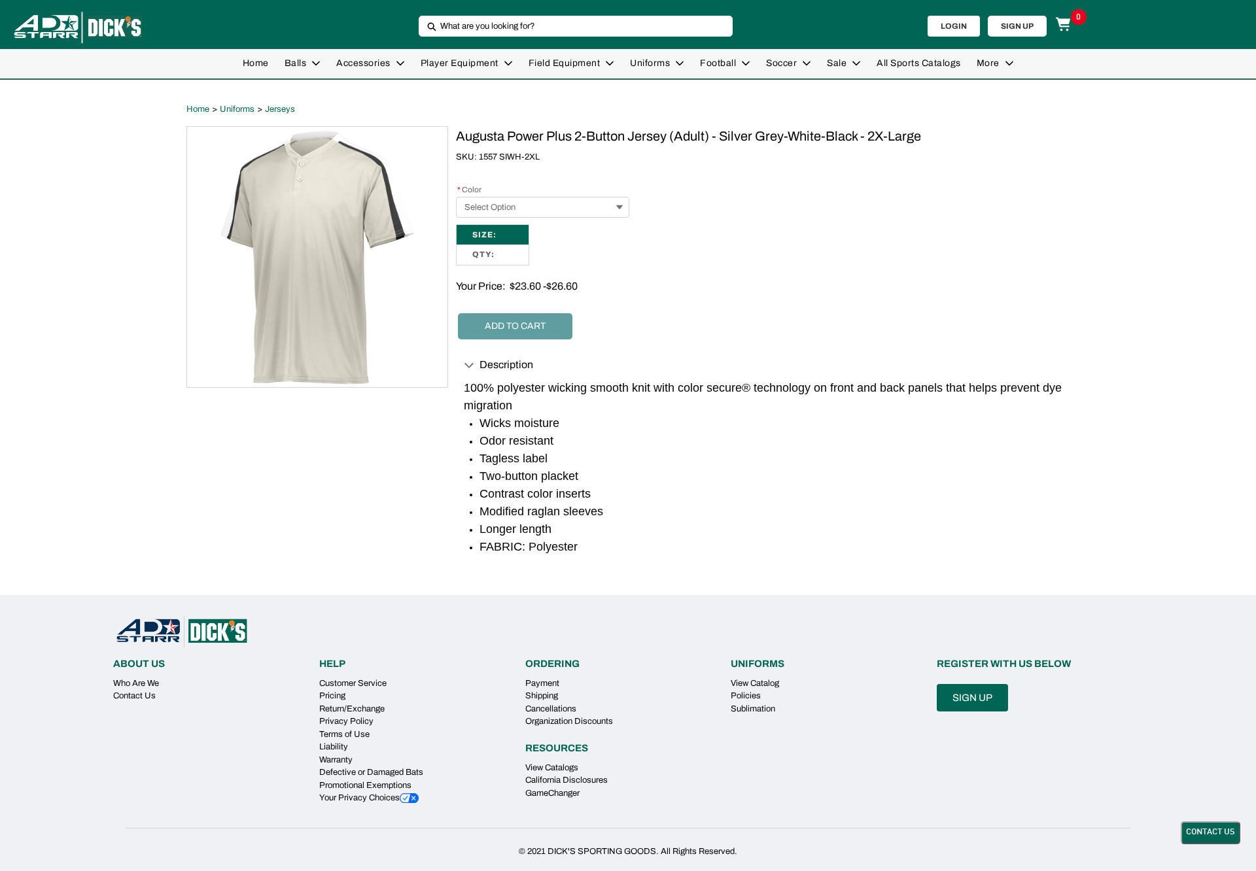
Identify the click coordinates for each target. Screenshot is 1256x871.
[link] (256, 63)
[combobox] (570, 26)
